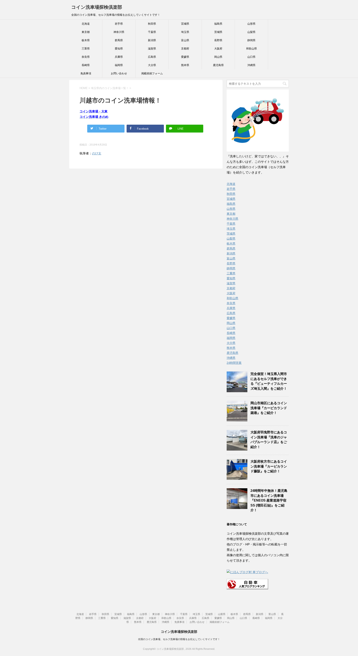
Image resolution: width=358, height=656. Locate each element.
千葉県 (152, 32)
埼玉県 (185, 32)
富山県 (185, 40)
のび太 (96, 153)
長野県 (218, 40)
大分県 (152, 65)
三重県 (86, 48)
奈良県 (86, 56)
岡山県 (218, 56)
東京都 (86, 32)
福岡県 (119, 65)
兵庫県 (119, 56)
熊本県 (185, 65)
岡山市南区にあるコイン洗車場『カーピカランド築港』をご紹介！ (268, 408)
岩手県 (119, 23)
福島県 (218, 23)
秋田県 (152, 23)
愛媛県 (185, 56)
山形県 (251, 23)
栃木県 (86, 40)
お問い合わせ (119, 73)
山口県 (251, 56)
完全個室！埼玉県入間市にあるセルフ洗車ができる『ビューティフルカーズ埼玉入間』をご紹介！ (268, 381)
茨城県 (218, 32)
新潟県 (152, 40)
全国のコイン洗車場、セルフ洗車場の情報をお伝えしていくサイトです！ (179, 639)
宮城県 (185, 23)
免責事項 (85, 73)
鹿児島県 (218, 65)
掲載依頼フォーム (152, 73)
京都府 (185, 48)
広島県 (152, 56)
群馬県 (119, 40)
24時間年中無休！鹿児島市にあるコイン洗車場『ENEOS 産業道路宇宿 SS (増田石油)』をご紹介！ (268, 500)
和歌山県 (251, 48)
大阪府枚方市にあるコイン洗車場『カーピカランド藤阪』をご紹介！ (268, 466)
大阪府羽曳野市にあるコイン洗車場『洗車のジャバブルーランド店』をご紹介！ (268, 439)
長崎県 (86, 65)
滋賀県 (152, 48)
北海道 (86, 23)
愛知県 (119, 48)
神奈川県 (119, 32)
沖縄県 (251, 65)
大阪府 (218, 48)
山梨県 (251, 32)
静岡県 (251, 40)
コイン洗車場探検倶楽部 (96, 7)
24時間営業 (234, 362)
